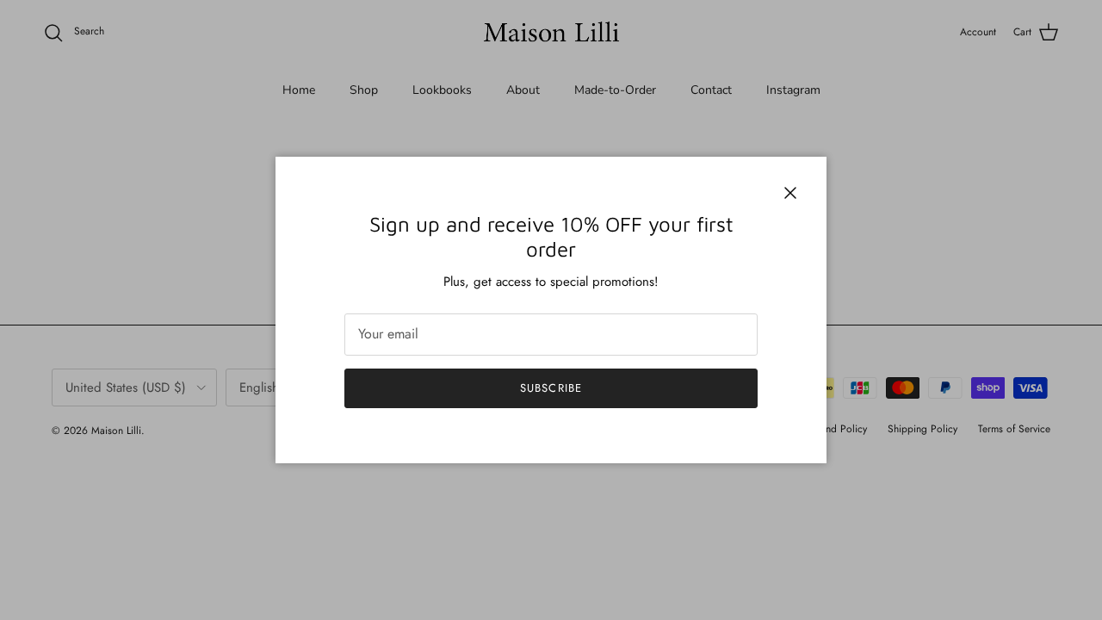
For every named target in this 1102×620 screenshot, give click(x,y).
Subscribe (550, 388)
